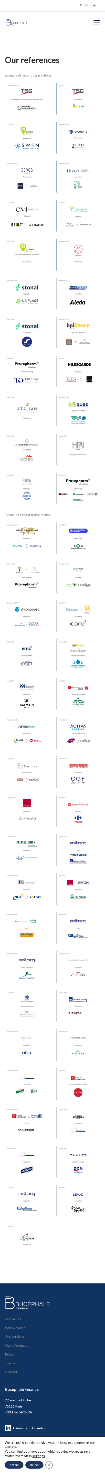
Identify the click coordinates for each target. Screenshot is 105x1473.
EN (86, 5)
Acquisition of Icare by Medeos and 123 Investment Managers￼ (78, 623)
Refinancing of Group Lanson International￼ (27, 1247)
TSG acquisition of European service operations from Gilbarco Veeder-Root (26, 106)
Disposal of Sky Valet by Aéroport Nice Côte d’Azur (78, 223)
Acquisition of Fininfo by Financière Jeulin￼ (78, 1052)
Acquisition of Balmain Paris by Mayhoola (27, 701)
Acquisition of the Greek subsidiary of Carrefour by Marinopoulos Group (78, 818)
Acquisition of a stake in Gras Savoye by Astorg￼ (26, 974)
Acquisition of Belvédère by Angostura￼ (78, 1130)
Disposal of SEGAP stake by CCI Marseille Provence (78, 545)
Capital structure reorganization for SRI (27, 779)
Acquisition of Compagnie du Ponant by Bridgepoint (27, 818)
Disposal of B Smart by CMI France (26, 223)
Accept (14, 1465)
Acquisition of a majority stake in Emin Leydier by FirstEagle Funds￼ (27, 1013)
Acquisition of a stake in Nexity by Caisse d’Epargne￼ (78, 1091)
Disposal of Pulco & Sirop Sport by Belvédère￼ (27, 1091)
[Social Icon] (95, 5)
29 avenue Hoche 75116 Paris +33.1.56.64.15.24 (18, 1406)
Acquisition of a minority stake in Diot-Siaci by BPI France (78, 340)
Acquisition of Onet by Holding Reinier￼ (27, 1052)
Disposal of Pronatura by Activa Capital (78, 740)
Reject (34, 1465)
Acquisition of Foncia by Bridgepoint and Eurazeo (78, 896)
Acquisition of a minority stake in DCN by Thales (78, 1169)
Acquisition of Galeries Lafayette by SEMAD (78, 1208)
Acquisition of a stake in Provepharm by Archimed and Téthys (27, 584)
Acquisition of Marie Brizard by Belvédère (27, 1169)
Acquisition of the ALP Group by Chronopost (27, 623)
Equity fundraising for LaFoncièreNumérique (27, 457)
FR (80, 5)
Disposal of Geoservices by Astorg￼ (78, 935)
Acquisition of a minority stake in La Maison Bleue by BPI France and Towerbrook (78, 662)
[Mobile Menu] (97, 22)
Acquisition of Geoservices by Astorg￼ (27, 1208)
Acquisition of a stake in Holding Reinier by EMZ (27, 662)
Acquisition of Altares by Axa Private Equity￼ (78, 1013)
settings (38, 1456)
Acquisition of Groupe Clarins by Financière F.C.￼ (78, 974)
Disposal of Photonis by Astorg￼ (78, 857)
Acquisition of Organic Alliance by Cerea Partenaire (78, 584)
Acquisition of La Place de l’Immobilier (27, 301)
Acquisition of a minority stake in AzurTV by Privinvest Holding (27, 496)
